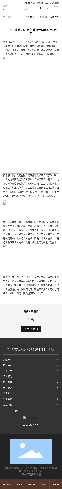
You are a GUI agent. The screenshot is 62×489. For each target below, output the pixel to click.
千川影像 (42, 17)
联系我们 (36, 474)
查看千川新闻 (31, 329)
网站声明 (26, 474)
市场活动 (54, 17)
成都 (25, 9)
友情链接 (50, 349)
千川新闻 (30, 17)
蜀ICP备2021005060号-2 (31, 471)
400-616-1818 (36, 349)
